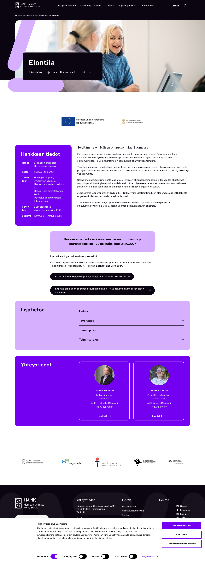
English (175, 5)
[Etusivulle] (27, 5)
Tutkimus (30, 15)
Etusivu (18, 15)
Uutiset (84, 311)
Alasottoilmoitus (129, 506)
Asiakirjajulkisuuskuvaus (133, 511)
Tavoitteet (86, 321)
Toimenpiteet (88, 330)
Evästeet (126, 515)
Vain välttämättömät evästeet (182, 543)
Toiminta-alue (89, 340)
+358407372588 (104, 407)
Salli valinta (181, 534)
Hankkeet (43, 15)
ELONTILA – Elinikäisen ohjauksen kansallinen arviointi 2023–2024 (91, 276)
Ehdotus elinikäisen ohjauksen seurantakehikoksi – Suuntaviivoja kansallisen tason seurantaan (99, 290)
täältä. (94, 256)
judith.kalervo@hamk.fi (159, 403)
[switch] (83, 556)
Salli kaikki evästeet (181, 525)
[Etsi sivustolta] (185, 6)
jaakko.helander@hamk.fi (104, 403)
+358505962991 (158, 407)
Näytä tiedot (148, 556)
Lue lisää (103, 416)
